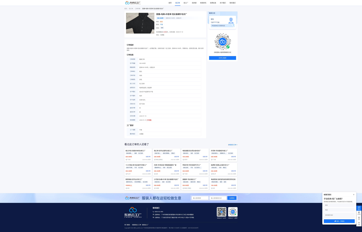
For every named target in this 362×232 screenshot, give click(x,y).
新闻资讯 (203, 3)
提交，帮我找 (340, 221)
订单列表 (137, 8)
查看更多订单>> (233, 145)
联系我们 (233, 3)
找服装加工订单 (136, 225)
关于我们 (223, 3)
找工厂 (186, 3)
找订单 (177, 3)
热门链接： (127, 225)
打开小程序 (222, 58)
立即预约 (232, 198)
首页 (170, 3)
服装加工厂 (145, 225)
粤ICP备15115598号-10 (174, 228)
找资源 (194, 3)
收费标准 (213, 3)
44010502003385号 (193, 228)
